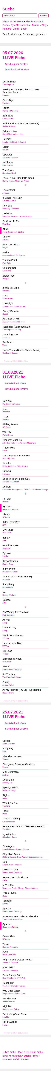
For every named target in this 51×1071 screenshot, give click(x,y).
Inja (4, 986)
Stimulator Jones (9, 837)
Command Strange (10, 490)
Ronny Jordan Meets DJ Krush (15, 181)
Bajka (16, 1009)
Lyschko (5, 1017)
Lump (4, 623)
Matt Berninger (8, 615)
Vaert (4, 345)
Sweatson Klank (9, 173)
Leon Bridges (8, 849)
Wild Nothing (22, 466)
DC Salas (6, 427)
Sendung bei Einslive (16, 64)
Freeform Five (8, 216)
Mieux (5, 572)
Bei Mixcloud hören (15, 383)
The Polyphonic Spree (11, 677)
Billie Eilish (6, 533)
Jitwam (5, 963)
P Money (6, 209)
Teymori (14, 963)
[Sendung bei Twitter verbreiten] (41, 75)
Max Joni (14, 111)
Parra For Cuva (9, 955)
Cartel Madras (8, 134)
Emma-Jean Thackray (11, 670)
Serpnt (23, 142)
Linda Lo (6, 337)
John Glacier (7, 587)
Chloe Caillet (7, 119)
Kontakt (6, 28)
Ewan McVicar (8, 744)
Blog (43, 25)
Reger (5, 247)
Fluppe (5, 1025)
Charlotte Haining (17, 986)
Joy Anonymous (36, 857)
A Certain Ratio (8, 443)
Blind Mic (14, 970)
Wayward (6, 548)
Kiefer (4, 880)
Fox (4, 970)
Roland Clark (8, 693)
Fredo (14, 888)
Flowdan (6, 579)
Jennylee (16, 322)
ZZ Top (5, 638)
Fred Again (22, 857)
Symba (5, 904)
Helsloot (5, 353)
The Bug (6, 330)
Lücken (25, 1059)
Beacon (15, 353)
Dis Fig (18, 330)
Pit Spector (20, 255)
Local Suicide (19, 306)
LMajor (5, 556)
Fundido (6, 103)
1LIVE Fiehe (16, 21)
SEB (4, 525)
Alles (5, 21)
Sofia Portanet (8, 1001)
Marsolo (5, 291)
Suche (8, 9)
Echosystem (7, 298)
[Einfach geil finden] (10, 75)
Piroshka (6, 412)
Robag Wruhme (9, 595)
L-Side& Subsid (9, 201)
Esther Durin (20, 994)
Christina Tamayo (40, 490)
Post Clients (7, 165)
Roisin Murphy (26, 216)
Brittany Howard (9, 857)
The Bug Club (8, 85)
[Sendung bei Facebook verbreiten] (26, 75)
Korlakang (6, 271)
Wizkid (21, 232)
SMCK (5, 314)
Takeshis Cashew (10, 158)
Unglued (6, 994)
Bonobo (5, 1009)
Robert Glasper (22, 849)
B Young (6, 517)
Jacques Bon (8, 255)
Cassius (5, 95)
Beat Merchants (9, 978)
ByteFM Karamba (20, 25)
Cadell (15, 572)
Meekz (21, 888)
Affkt (4, 603)
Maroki (5, 767)
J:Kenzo (5, 193)
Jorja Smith (7, 232)
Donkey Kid (7, 783)
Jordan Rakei (8, 685)
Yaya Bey (6, 829)
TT (23, 322)
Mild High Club (8, 458)
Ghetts (35, 888)
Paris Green (7, 435)
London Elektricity (10, 142)
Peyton (5, 502)
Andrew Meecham (28, 443)
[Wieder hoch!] (2, 1046)
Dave (4, 509)
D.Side (5, 150)
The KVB (6, 806)
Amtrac (5, 775)
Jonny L (5, 482)
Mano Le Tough (9, 790)
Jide (21, 134)
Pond (4, 814)
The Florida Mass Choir (12, 919)
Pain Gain (6, 263)
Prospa (5, 279)
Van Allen (6, 224)
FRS (4, 752)
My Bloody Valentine (11, 404)
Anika (4, 451)
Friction (16, 482)
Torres (5, 654)
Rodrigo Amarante (10, 947)
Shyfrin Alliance (9, 126)
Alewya (5, 240)
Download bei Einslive (16, 69)
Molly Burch (7, 466)
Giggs (27, 888)
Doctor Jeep (7, 564)
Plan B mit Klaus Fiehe (30, 1052)
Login (24, 28)
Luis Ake (6, 474)
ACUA (4, 322)
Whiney (15, 209)
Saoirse (5, 420)
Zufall (16, 28)
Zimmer (5, 306)
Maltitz (5, 111)
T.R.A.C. (27, 490)
